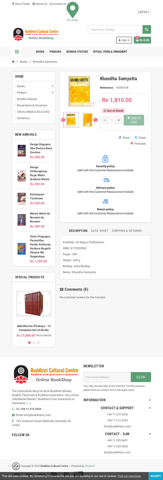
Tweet (142, 137)
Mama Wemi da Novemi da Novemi (40, 217)
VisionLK (90, 465)
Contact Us (59, 3)
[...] (29, 403)
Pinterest (140, 143)
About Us (41, 3)
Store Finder (21, 3)
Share (126, 137)
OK (142, 377)
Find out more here (129, 476)
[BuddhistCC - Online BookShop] (35, 34)
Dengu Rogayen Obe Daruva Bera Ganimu (41, 148)
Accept (155, 476)
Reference (106, 87)
